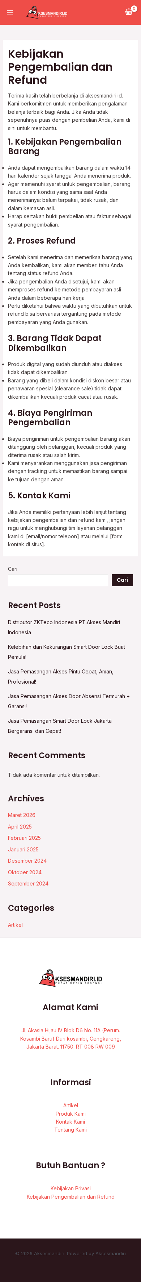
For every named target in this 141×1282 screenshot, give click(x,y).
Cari (12, 569)
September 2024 (28, 883)
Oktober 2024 (25, 872)
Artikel (15, 925)
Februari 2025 (24, 838)
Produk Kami (71, 1114)
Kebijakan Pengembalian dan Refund (71, 1197)
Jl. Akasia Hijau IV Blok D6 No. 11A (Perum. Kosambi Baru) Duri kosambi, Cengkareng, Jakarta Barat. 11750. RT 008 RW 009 (70, 1038)
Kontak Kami (70, 1122)
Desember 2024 (27, 861)
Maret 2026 (21, 815)
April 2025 (20, 826)
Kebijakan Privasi (71, 1188)
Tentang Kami (70, 1130)
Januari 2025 (23, 849)
